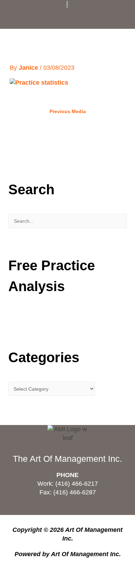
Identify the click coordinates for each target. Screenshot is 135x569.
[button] (67, 17)
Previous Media (68, 111)
